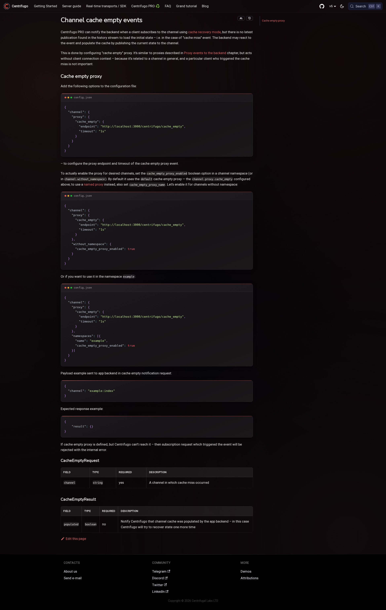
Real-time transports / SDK (106, 6)
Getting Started (45, 6)
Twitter (157, 585)
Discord (158, 578)
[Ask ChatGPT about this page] (249, 18)
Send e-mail (73, 578)
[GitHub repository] (322, 6)
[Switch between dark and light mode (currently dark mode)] (342, 6)
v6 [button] (331, 6)
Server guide (71, 6)
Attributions (249, 578)
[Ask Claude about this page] (241, 18)
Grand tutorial (186, 6)
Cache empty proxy (273, 20)
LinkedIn (158, 591)
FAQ (168, 6)
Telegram (159, 571)
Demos (246, 571)
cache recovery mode (204, 32)
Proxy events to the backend (205, 53)
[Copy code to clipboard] (247, 106)
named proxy (93, 184)
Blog (205, 6)
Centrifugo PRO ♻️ (145, 6)
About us (70, 571)
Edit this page (76, 539)
